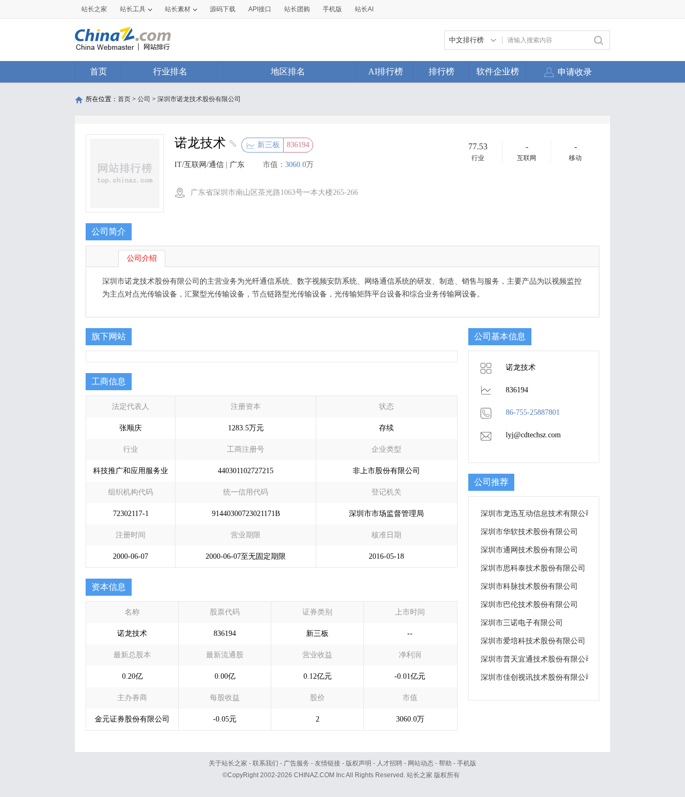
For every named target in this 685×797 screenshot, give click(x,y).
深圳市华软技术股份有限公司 (529, 532)
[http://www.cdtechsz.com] (231, 144)
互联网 (526, 158)
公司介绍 (142, 258)
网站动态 (420, 763)
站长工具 (133, 9)
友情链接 (327, 763)
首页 (98, 71)
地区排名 (288, 71)
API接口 (259, 9)
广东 (237, 165)
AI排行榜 (385, 71)
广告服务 (296, 763)
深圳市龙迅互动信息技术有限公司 (537, 514)
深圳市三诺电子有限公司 (522, 623)
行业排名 (170, 71)
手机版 (466, 763)
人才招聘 (389, 763)
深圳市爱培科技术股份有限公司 (533, 641)
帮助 (445, 763)
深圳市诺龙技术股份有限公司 (199, 99)
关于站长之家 (228, 763)
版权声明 (358, 763)
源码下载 (222, 9)
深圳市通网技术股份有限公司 (529, 550)
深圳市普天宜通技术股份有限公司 (537, 659)
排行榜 (441, 71)
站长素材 (178, 9)
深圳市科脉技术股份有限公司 (529, 586)
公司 (144, 99)
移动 (575, 158)
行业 (477, 158)
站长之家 (94, 9)
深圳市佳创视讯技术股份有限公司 (537, 677)
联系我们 (265, 763)
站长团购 (297, 9)
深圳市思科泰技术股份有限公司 (533, 568)
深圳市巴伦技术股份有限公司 (529, 605)
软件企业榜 (497, 71)
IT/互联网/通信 (199, 165)
